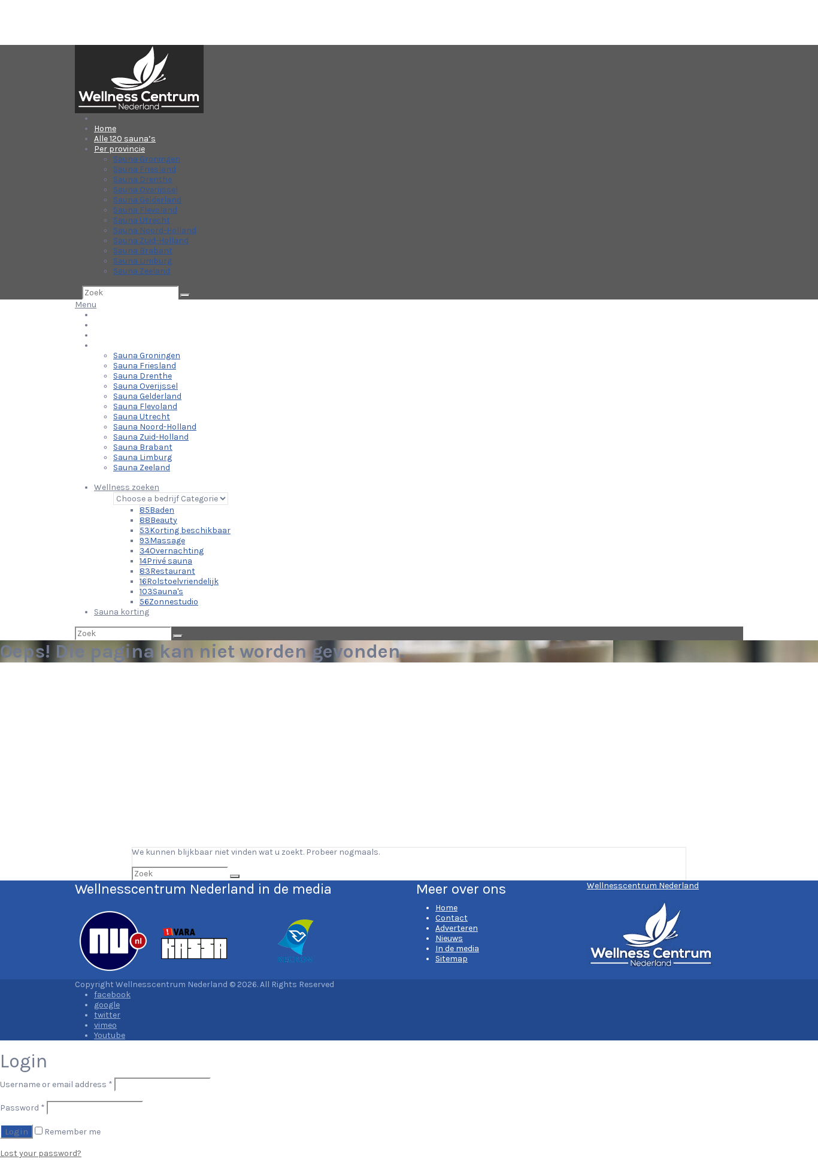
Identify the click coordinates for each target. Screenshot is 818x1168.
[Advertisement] (409, 757)
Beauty (158, 520)
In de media (457, 948)
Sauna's (161, 591)
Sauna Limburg (142, 261)
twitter (107, 1015)
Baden (157, 510)
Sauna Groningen (146, 159)
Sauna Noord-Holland (154, 230)
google (107, 1005)
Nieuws (449, 938)
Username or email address (56, 1084)
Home (105, 128)
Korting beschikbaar (185, 530)
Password (22, 1108)
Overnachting (172, 551)
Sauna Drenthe (142, 179)
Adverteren (456, 928)
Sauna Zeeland (141, 271)
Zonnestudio (169, 602)
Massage (162, 540)
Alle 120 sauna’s (125, 139)
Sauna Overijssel (145, 189)
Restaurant (167, 571)
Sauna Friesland (144, 169)
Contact (451, 918)
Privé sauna (166, 561)
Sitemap (451, 959)
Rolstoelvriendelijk (179, 581)
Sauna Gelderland (147, 200)
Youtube (109, 1035)
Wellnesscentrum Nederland (643, 885)
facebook (112, 995)
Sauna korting (121, 612)
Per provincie (119, 149)
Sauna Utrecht (141, 220)
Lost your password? (40, 1153)
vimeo (105, 1025)
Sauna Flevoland (145, 210)
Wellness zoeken (126, 487)
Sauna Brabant (142, 251)
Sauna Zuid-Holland (151, 240)
